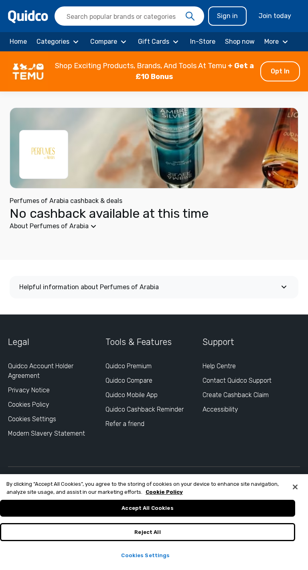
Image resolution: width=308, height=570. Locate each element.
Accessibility (220, 409)
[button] (154, 71)
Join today (275, 16)
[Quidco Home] (28, 16)
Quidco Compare (128, 380)
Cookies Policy (28, 404)
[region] (154, 522)
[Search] (190, 16)
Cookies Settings (32, 419)
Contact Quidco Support (237, 380)
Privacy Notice (29, 390)
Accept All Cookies (147, 508)
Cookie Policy (164, 492)
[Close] (295, 487)
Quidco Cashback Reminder (144, 409)
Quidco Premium (128, 366)
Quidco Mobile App (131, 395)
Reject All (147, 532)
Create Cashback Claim (236, 395)
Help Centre (219, 366)
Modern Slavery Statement (46, 433)
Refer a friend (124, 424)
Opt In (280, 71)
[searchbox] (129, 16)
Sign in (227, 16)
